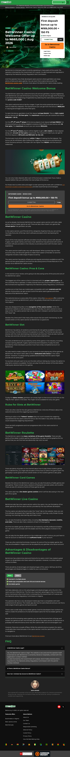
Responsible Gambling (30, 726)
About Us (26, 717)
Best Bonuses (9, 725)
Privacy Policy (27, 736)
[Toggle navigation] (67, 2)
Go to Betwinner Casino (52, 46)
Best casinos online (11, 721)
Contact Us (26, 723)
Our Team (26, 720)
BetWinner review (38, 636)
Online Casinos (20, 7)
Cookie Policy (27, 733)
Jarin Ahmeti (12, 47)
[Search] (63, 3)
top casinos (49, 298)
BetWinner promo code (13, 83)
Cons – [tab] (18, 575)
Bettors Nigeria (10, 7)
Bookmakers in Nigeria (12, 718)
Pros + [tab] (10, 575)
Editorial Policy (27, 729)
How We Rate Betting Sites (31, 739)
